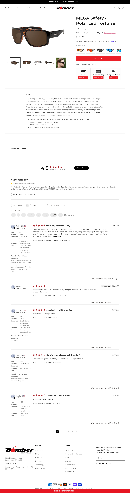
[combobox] (39, 205)
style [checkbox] (38, 215)
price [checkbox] (60, 215)
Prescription (70, 465)
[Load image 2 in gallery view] (26, 62)
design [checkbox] (45, 215)
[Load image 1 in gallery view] (15, 62)
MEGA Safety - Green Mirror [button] (52, 403)
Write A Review (81, 168)
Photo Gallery (40, 468)
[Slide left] (7, 62)
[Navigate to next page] (76, 431)
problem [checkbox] (31, 215)
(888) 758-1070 (11, 463)
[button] (65, 491)
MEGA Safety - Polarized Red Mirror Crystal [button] (56, 296)
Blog (37, 454)
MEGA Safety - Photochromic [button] (52, 362)
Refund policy (68, 488)
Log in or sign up (109, 33)
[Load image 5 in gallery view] (61, 62)
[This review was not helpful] (116, 279)
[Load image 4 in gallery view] (49, 62)
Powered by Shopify (56, 488)
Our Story (39, 450)
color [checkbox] (23, 215)
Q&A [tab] (24, 148)
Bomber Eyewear (45, 488)
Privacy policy (79, 488)
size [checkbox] (13, 215)
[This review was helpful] (112, 279)
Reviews (38, 458)
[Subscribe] (122, 458)
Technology (39, 465)
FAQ (67, 458)
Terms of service (90, 488)
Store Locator (70, 468)
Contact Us (69, 472)
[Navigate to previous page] (54, 431)
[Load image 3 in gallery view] (38, 62)
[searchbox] (18, 205)
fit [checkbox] (18, 215)
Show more (69, 215)
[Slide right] (69, 62)
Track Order (69, 450)
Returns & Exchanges (73, 454)
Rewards (38, 461)
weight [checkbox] (53, 215)
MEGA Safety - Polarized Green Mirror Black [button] (57, 240)
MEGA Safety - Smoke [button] (50, 317)
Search (68, 461)
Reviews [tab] (15, 148)
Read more (57, 236)
